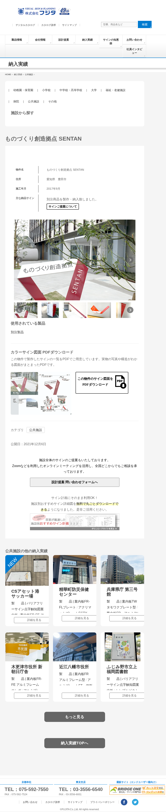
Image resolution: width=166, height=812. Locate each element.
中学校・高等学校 (71, 90)
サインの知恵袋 (111, 41)
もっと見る (74, 717)
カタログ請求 (48, 25)
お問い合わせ (134, 39)
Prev (19, 260)
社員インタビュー (134, 51)
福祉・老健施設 (116, 90)
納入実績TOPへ (74, 743)
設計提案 (64, 39)
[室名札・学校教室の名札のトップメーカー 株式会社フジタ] (43, 12)
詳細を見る (34, 620)
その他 (52, 101)
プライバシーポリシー (102, 802)
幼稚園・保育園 (23, 90)
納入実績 (87, 39)
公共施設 (33, 101)
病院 (16, 101)
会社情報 (40, 39)
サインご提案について (63, 206)
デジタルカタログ (25, 25)
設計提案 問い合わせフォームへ (75, 482)
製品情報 (17, 39)
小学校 (46, 90)
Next (130, 260)
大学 (94, 90)
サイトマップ (69, 25)
